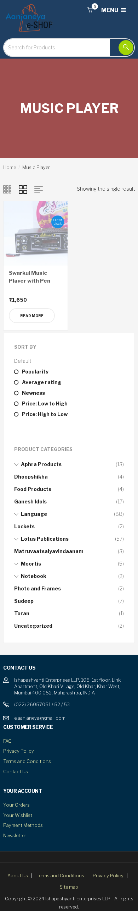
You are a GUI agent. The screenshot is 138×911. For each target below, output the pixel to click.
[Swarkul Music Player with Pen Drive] (36, 233)
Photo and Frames (37, 588)
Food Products (32, 489)
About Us (17, 875)
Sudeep (24, 601)
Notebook (33, 576)
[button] (89, 10)
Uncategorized (33, 626)
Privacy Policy (18, 751)
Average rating (41, 382)
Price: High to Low (45, 414)
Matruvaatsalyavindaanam (49, 551)
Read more (32, 315)
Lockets (24, 526)
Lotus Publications (45, 539)
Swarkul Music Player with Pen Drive (29, 281)
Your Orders (16, 805)
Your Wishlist (17, 815)
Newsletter (14, 835)
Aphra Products (41, 464)
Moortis (31, 564)
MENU (110, 10)
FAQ (7, 741)
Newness (33, 393)
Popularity (35, 372)
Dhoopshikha (31, 477)
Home (9, 167)
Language (34, 514)
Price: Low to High (45, 403)
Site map (69, 887)
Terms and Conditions (27, 761)
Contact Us (15, 771)
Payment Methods (23, 825)
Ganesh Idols (30, 501)
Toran (21, 613)
